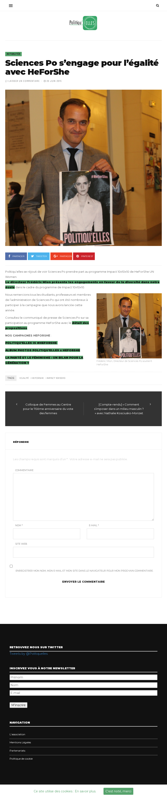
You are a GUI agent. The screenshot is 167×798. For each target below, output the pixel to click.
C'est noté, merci (118, 791)
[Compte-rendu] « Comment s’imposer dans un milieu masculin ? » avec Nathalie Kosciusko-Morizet (119, 409)
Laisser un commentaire (23, 81)
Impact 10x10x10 (56, 378)
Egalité (24, 378)
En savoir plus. (85, 791)
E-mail (94, 525)
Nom (19, 525)
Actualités (13, 54)
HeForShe (38, 378)
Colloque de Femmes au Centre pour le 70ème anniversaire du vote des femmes (48, 409)
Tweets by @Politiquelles (29, 654)
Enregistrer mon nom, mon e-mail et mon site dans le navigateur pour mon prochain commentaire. (84, 570)
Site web (21, 543)
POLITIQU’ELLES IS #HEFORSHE (31, 343)
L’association (17, 734)
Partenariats (17, 750)
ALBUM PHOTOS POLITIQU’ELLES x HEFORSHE (42, 350)
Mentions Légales (20, 742)
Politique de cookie (21, 758)
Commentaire (24, 470)
